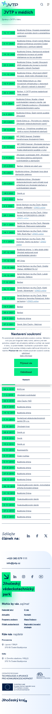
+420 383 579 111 (17, 558)
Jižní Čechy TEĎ (24, 400)
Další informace (26, 355)
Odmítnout (26, 372)
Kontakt (27, 614)
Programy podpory (10, 619)
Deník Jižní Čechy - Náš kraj (29, 324)
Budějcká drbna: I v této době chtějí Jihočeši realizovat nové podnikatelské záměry (32, 252)
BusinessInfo (22, 450)
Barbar (20, 199)
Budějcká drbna (24, 318)
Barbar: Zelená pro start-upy (29, 166)
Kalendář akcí (7, 609)
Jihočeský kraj (23, 426)
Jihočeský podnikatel (26, 395)
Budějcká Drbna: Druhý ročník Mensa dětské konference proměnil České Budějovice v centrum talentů (33, 43)
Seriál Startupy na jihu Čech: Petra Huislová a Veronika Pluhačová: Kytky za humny (33, 298)
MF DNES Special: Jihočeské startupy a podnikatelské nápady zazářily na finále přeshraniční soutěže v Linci (33, 147)
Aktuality (6, 614)
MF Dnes (21, 260)
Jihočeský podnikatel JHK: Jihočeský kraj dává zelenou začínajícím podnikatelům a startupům (32, 157)
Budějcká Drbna (24, 479)
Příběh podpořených (10, 624)
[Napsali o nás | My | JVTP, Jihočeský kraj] (10, 3)
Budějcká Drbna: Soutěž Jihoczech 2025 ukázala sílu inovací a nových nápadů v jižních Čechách (32, 65)
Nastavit (26, 379)
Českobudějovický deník (28, 499)
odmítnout (26, 353)
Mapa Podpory (30, 619)
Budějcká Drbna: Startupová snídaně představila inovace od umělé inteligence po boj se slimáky (33, 54)
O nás (26, 609)
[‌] (15, 576)
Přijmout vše (26, 363)
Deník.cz (21, 193)
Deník (19, 438)
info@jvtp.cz (13, 563)
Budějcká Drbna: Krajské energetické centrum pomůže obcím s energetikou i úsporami (33, 33)
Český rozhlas (23, 455)
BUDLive (21, 389)
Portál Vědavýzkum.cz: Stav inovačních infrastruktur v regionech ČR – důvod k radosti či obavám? (32, 83)
